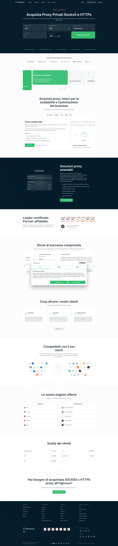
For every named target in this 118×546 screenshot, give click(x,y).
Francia (61, 518)
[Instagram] (94, 537)
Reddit (43, 518)
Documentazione (82, 509)
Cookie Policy (49, 277)
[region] (59, 80)
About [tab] (77, 267)
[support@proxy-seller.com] (81, 531)
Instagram (44, 507)
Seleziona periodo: (77, 25)
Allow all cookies (76, 282)
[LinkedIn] (91, 537)
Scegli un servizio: (28, 25)
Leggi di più (58, 328)
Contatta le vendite (91, 2)
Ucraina (62, 509)
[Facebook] (83, 531)
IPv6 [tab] (66, 115)
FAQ (80, 511)
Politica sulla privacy (83, 516)
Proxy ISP (24, 509)
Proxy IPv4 (25, 513)
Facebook (44, 509)
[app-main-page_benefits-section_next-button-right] (64, 88)
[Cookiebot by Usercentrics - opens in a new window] (80, 263)
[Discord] (83, 537)
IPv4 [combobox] (26, 28)
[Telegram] (89, 531)
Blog (80, 507)
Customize (58, 282)
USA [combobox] (50, 28)
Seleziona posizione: (53, 25)
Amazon (43, 513)
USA (61, 507)
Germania (62, 511)
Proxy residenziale (26, 507)
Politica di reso (82, 520)
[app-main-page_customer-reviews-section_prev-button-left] (24, 266)
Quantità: (27, 33)
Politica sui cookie (82, 518)
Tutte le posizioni (63, 520)
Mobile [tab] (56, 115)
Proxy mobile (25, 511)
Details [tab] (59, 267)
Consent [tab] (40, 267)
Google (43, 511)
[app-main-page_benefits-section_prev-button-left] (60, 88)
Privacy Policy (57, 277)
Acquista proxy (83, 35)
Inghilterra (62, 513)
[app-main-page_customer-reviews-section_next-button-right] (93, 266)
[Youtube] (89, 537)
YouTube (43, 516)
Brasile (61, 516)
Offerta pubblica (82, 513)
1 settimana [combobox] (78, 28)
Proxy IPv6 (25, 516)
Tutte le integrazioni (46, 520)
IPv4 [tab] (62, 115)
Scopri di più (29, 145)
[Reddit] (86, 537)
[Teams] (86, 531)
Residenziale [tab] (50, 115)
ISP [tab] (70, 115)
